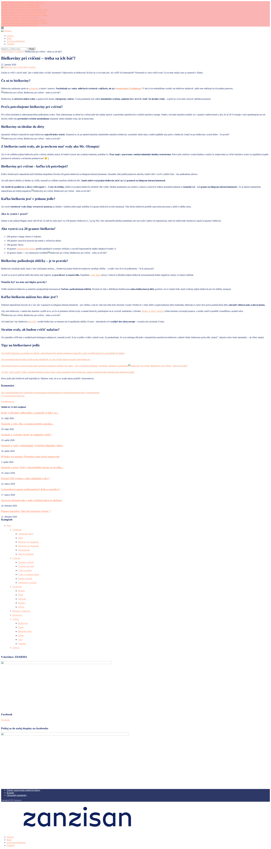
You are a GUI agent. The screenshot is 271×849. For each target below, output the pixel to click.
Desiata (21, 590)
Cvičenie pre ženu (26, 566)
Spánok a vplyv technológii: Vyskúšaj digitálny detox (25, 10)
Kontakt (10, 793)
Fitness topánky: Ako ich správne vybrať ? (20, 25)
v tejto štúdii (95, 275)
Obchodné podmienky (17, 795)
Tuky (20, 639)
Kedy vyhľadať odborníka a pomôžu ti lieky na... (23, 2)
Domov (10, 35)
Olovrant (22, 599)
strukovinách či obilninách (128, 88)
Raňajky (22, 603)
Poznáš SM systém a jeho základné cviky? (20, 17)
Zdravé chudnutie (26, 554)
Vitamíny (22, 643)
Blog (9, 38)
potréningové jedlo (59, 392)
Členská (10, 43)
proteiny (77, 392)
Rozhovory (17, 615)
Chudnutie (27, 392)
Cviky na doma (25, 570)
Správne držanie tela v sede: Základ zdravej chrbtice (24, 22)
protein (70, 392)
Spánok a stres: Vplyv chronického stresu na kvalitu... (25, 15)
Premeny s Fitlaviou (21, 611)
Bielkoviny (23, 623)
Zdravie (15, 647)
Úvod (3, 51)
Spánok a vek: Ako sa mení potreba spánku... (21, 5)
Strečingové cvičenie (27, 582)
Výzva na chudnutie (16, 41)
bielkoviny (18, 392)
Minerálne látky (25, 631)
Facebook (5, 720)
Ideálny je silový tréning (152, 311)
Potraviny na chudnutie (28, 542)
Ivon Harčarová (7, 401)
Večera (21, 607)
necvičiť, (33, 321)
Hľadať (31, 49)
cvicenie (36, 392)
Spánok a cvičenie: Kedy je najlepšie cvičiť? (21, 7)
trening (96, 392)
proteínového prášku (26, 249)
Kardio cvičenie (25, 578)
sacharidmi (34, 88)
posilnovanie (45, 392)
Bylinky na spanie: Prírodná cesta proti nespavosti (23, 12)
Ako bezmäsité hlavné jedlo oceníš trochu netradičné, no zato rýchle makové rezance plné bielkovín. (45, 359)
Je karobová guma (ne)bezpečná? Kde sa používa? (23, 20)
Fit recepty (17, 586)
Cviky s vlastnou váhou (28, 574)
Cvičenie (19, 51)
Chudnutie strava (25, 534)
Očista (21, 635)
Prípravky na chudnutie (28, 546)
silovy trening (87, 392)
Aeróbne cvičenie (26, 562)
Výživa (15, 619)
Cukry (21, 627)
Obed (20, 595)
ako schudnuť (7, 392)
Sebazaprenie (24, 550)
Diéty (20, 538)
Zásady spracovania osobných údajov (23, 790)
